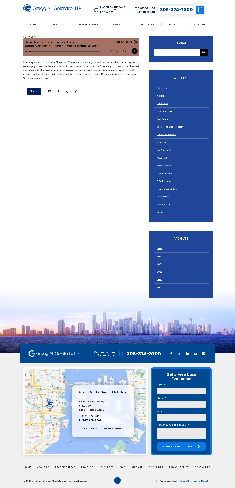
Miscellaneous (164, 165)
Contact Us (197, 24)
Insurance (161, 142)
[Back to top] (117, 480)
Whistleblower (164, 204)
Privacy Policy (179, 467)
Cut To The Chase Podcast (170, 126)
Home (33, 24)
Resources (147, 24)
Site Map (137, 467)
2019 (159, 287)
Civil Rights (162, 119)
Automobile (162, 103)
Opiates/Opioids (164, 173)
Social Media (163, 196)
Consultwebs (173, 481)
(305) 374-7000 (91, 416)
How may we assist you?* (173, 424)
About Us (58, 24)
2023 (159, 264)
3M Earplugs (163, 88)
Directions (89, 428)
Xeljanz (160, 212)
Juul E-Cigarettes (165, 150)
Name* (161, 384)
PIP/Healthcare (164, 181)
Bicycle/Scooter (164, 111)
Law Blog (119, 24)
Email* (161, 411)
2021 (159, 271)
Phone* (161, 398)
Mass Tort (162, 157)
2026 (159, 248)
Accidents (161, 95)
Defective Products (166, 134)
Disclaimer (156, 467)
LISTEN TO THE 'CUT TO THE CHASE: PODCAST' (112, 9)
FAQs (172, 24)
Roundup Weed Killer (167, 188)
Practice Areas (88, 24)
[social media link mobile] (171, 353)
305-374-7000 (176, 9)
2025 (159, 256)
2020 (159, 279)
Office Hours (113, 428)
